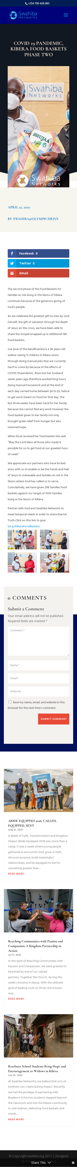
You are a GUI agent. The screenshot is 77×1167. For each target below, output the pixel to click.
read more (16, 874)
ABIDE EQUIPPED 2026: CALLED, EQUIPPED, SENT (32, 823)
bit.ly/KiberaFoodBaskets (24, 526)
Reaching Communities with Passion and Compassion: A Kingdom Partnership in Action (35, 946)
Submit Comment (54, 718)
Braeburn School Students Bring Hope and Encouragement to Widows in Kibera (37, 1068)
